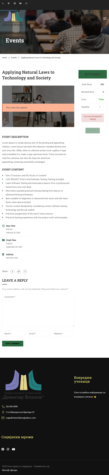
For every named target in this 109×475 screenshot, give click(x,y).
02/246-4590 (12, 406)
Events (14, 58)
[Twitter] (19, 271)
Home (4, 58)
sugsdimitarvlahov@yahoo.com (21, 418)
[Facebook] (12, 271)
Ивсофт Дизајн (9, 470)
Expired (92, 130)
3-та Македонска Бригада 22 (20, 412)
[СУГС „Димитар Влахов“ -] (13, 18)
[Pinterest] (25, 271)
